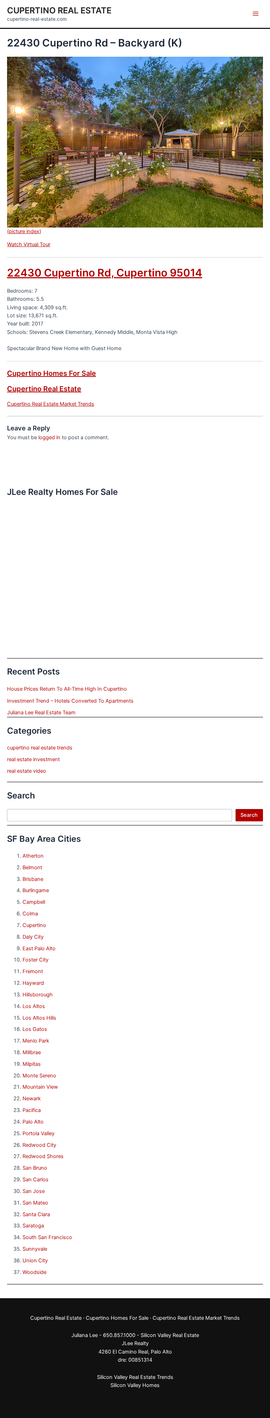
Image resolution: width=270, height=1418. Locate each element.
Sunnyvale (34, 1249)
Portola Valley (38, 1133)
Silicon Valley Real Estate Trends (135, 1377)
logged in (49, 437)
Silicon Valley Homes (135, 1385)
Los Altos (33, 1006)
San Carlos (35, 1179)
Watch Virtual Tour (28, 244)
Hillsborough (37, 994)
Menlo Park (35, 1041)
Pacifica (31, 1110)
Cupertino (34, 925)
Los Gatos (34, 1029)
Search (249, 815)
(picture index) (24, 231)
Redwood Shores (43, 1156)
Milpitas (31, 1064)
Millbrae (31, 1052)
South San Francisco (47, 1237)
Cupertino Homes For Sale (51, 373)
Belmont (32, 867)
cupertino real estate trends (39, 748)
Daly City (33, 937)
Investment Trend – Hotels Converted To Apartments (70, 701)
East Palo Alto (39, 948)
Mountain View (40, 1087)
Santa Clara (36, 1214)
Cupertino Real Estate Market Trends (50, 404)
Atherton (33, 856)
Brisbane (32, 879)
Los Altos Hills (39, 1018)
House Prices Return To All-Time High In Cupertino (67, 689)
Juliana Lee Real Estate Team (41, 712)
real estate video (26, 771)
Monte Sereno (39, 1075)
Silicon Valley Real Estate (170, 1335)
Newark (31, 1098)
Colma (30, 913)
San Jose (33, 1191)
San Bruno (34, 1168)
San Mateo (35, 1203)
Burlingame (35, 890)
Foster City (35, 960)
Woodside (34, 1272)
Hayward (33, 983)
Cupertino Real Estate (59, 10)
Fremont (32, 971)
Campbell (33, 902)
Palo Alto (33, 1122)
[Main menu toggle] (255, 13)
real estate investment (33, 759)
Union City (35, 1260)
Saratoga (33, 1226)
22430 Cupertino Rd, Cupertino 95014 (104, 272)
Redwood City (39, 1145)
